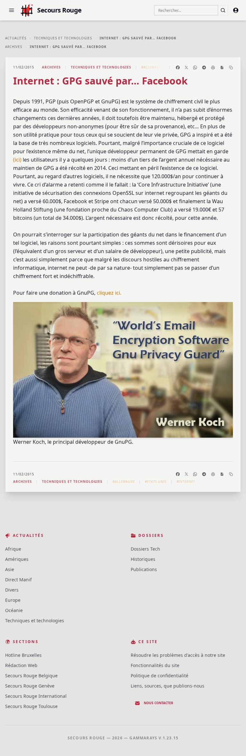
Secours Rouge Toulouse (31, 706)
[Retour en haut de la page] (232, 742)
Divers (12, 590)
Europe (12, 600)
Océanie (14, 610)
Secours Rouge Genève (29, 686)
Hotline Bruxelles (23, 655)
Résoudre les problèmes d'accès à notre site (178, 655)
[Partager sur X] (186, 67)
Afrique (13, 549)
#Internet (185, 481)
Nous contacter (158, 703)
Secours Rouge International (36, 696)
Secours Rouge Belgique (31, 675)
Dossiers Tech (145, 549)
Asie (9, 569)
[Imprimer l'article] (213, 67)
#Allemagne (152, 67)
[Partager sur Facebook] (178, 67)
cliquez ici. (109, 292)
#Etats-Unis (156, 481)
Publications (144, 569)
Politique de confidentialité (159, 675)
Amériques (17, 559)
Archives (13, 46)
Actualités (15, 38)
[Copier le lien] (231, 67)
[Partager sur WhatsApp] (195, 67)
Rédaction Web (21, 665)
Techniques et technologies (63, 38)
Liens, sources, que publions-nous (167, 686)
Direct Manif (18, 580)
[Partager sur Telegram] (204, 67)
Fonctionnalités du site (155, 665)
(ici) (17, 159)
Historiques (143, 559)
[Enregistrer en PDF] (222, 67)
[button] (11, 10)
